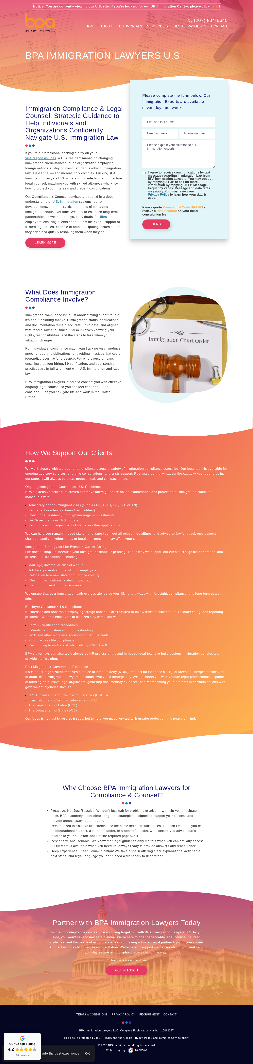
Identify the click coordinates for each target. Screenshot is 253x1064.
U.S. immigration (65, 201)
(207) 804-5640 (211, 20)
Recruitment (149, 1014)
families (101, 216)
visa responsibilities (40, 158)
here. (215, 6)
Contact (219, 26)
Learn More (45, 242)
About (106, 26)
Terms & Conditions (92, 1014)
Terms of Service (170, 1037)
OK (87, 1053)
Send (156, 224)
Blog (178, 26)
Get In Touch (126, 970)
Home (91, 26)
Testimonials (130, 26)
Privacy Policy (158, 194)
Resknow (141, 1049)
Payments (197, 26)
